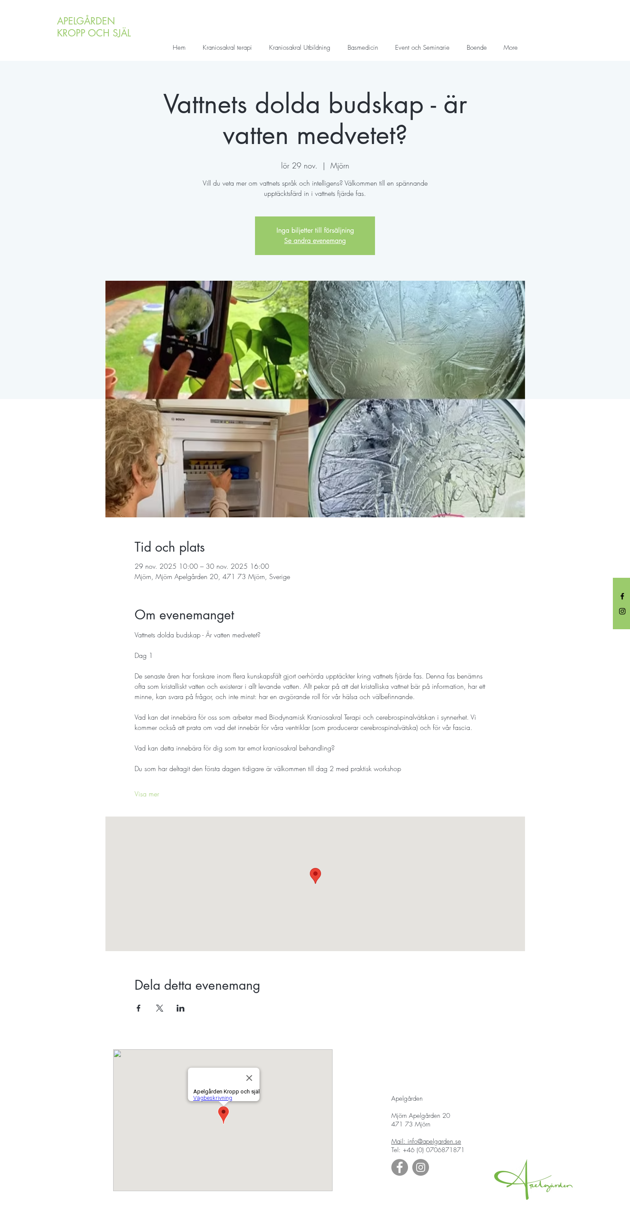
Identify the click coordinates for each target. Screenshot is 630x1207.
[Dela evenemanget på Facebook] (139, 1008)
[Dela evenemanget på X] (160, 1008)
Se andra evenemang (315, 240)
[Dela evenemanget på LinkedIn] (181, 1008)
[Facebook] (622, 596)
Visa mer (147, 794)
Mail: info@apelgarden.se (426, 1141)
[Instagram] (622, 611)
